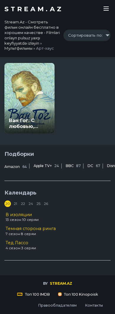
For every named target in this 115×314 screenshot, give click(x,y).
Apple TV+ (46, 166)
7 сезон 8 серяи (31, 231)
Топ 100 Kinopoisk (80, 294)
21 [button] (15, 203)
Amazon (15, 166)
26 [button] (46, 203)
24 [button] (31, 203)
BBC (73, 166)
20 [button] (7, 203)
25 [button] (38, 203)
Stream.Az (33, 9)
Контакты (94, 305)
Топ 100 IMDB (37, 294)
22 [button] (23, 203)
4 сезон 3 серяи (21, 245)
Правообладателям (57, 305)
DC (94, 166)
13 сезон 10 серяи (22, 217)
